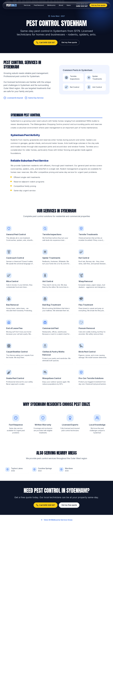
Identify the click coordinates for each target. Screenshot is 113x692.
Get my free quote (98, 5)
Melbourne (51, 5)
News (69, 5)
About (61, 5)
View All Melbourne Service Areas (58, 520)
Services (27, 5)
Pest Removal (39, 5)
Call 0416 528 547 (47, 42)
